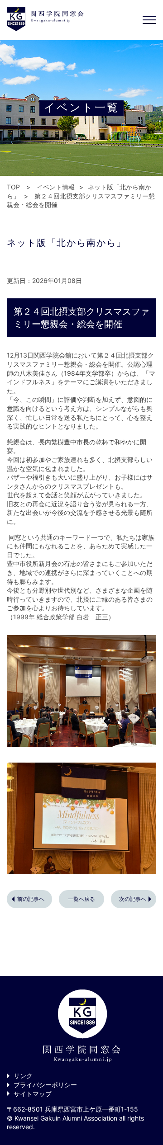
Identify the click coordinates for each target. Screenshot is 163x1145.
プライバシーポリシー (45, 1084)
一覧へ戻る (81, 898)
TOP (13, 187)
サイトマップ (33, 1094)
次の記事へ (132, 898)
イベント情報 (56, 187)
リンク (23, 1075)
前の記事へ (30, 898)
